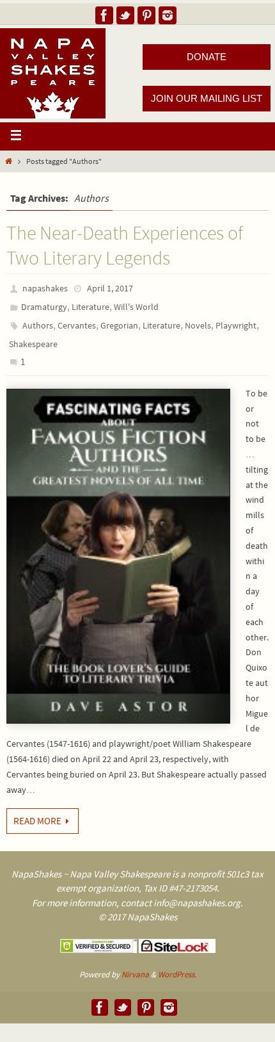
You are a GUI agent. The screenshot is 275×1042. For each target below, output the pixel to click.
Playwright (236, 325)
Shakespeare (33, 344)
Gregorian (119, 325)
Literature (90, 307)
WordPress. (177, 974)
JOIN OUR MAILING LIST (206, 98)
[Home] (8, 161)
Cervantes (77, 325)
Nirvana (135, 974)
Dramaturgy (44, 307)
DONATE (206, 56)
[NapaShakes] (104, 15)
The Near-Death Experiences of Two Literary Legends (124, 245)
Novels (198, 325)
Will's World (136, 307)
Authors (37, 325)
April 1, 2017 (110, 288)
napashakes (45, 288)
